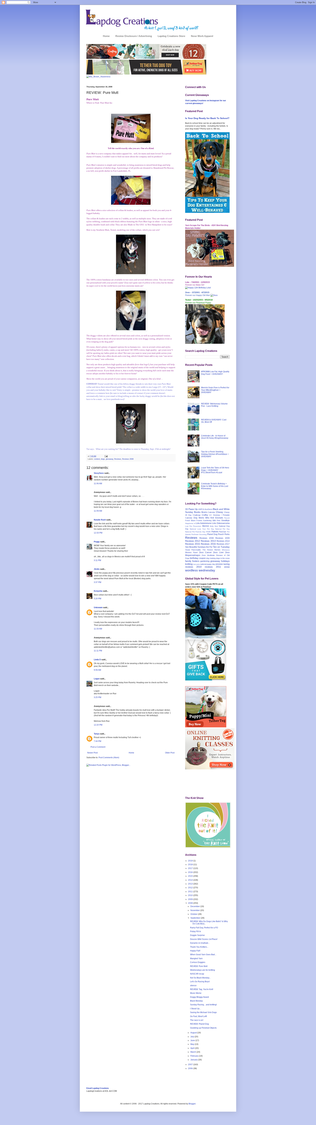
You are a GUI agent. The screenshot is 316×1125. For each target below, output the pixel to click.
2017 (190, 868)
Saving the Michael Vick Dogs (203, 1012)
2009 (190, 899)
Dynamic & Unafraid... (200, 943)
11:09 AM (98, 511)
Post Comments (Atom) (109, 757)
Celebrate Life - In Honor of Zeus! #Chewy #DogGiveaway (214, 437)
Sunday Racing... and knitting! (203, 1004)
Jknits (97, 569)
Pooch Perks (224, 534)
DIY (210, 515)
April (192, 1048)
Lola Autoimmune (203, 523)
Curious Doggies (197, 962)
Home (106, 36)
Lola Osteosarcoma (221, 523)
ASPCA (201, 509)
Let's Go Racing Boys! (200, 981)
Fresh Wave (190, 520)
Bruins (204, 512)
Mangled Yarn (196, 958)
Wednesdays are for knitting (202, 970)
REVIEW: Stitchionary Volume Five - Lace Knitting (214, 405)
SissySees (99, 473)
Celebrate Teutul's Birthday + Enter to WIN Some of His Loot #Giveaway (214, 486)
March (193, 1052)
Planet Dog (212, 534)
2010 (190, 895)
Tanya (96, 734)
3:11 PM (97, 560)
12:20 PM (98, 725)
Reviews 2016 (208, 544)
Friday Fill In (195, 931)
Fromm (199, 520)
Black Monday (196, 1001)
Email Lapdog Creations (97, 1088)
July (192, 1036)
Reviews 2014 (223, 541)
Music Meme (195, 993)
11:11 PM (98, 651)
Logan (97, 679)
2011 (190, 891)
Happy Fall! (195, 951)
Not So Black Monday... (200, 978)
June (192, 1040)
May (192, 1044)
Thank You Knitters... (199, 947)
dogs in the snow (223, 558)
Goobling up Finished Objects (203, 1028)
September (195, 918)
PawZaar (222, 532)
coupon (202, 558)
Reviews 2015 (192, 544)
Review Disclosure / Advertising (133, 36)
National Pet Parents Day (195, 532)
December (195, 906)
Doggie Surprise (197, 935)
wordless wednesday (200, 570)
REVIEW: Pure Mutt (198, 966)
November (195, 910)
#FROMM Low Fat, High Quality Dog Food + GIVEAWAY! (215, 372)
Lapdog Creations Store (171, 36)
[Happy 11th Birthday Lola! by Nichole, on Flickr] (198, 288)
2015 (190, 876)
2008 (190, 903)
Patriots (214, 532)
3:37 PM (97, 582)
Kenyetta (98, 591)
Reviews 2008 (127, 459)
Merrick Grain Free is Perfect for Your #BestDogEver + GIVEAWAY (215, 390)
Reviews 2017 (223, 544)
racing (226, 564)
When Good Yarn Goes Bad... (203, 954)
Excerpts (219, 518)
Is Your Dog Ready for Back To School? (207, 118)
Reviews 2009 (222, 538)
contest (97, 459)
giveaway (109, 459)
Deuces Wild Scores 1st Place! (203, 939)
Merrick (205, 526)
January (194, 1060)
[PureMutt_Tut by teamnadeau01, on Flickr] (131, 274)
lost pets (196, 564)
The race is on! (196, 1020)
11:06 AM (98, 483)
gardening (205, 561)
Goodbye (225, 520)
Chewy (219, 512)
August (193, 1033)
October (194, 914)
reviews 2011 (213, 566)
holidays (225, 561)
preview (219, 564)
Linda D (97, 659)
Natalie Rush (100, 520)
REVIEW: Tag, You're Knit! (201, 989)
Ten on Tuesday (221, 547)
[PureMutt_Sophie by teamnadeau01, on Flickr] (131, 205)
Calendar (211, 512)
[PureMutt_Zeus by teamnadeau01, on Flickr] (131, 330)
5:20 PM (97, 598)
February (194, 1056)
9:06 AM (97, 670)
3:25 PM (97, 697)
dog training (210, 558)
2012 (190, 887)
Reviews (117, 459)
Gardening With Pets (211, 520)
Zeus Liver (218, 552)
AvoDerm (208, 509)
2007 (190, 1064)
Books (197, 512)
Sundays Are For (205, 547)
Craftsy (205, 515)
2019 (190, 861)
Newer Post (92, 753)
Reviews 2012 (192, 541)
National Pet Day (222, 529)
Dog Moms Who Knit (204, 518)
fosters (195, 561)
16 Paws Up (191, 509)
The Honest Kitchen (211, 550)
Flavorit (227, 518)
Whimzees (226, 550)
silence (193, 985)
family (188, 561)
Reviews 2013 (208, 541)
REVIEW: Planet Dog (199, 1024)
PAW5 (208, 532)
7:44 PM (97, 741)
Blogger (192, 1104)
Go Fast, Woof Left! (198, 1016)
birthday (194, 558)
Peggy (97, 542)
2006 (190, 1068)
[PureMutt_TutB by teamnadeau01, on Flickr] (131, 443)
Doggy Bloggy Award (199, 997)
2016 (190, 872)
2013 (190, 884)
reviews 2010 (193, 566)
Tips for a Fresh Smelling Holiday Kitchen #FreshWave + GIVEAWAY (215, 454)
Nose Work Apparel (202, 36)
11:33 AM (98, 629)
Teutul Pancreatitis (193, 550)
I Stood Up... (195, 1008)
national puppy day (207, 564)
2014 (190, 880)
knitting (189, 564)
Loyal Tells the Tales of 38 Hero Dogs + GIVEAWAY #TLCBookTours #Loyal (215, 470)
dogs (103, 459)
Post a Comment (98, 747)
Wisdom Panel (191, 552)
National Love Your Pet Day (202, 529)
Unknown (98, 607)
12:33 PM (98, 533)
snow (227, 566)
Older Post (169, 753)
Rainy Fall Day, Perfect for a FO (204, 928)
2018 (190, 864)
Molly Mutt (214, 526)
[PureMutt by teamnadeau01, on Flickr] (131, 143)
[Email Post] (106, 456)
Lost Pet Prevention (193, 526)
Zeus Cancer (205, 552)
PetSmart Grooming (199, 534)
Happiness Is (190, 523)
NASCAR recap (197, 974)
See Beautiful (191, 547)
